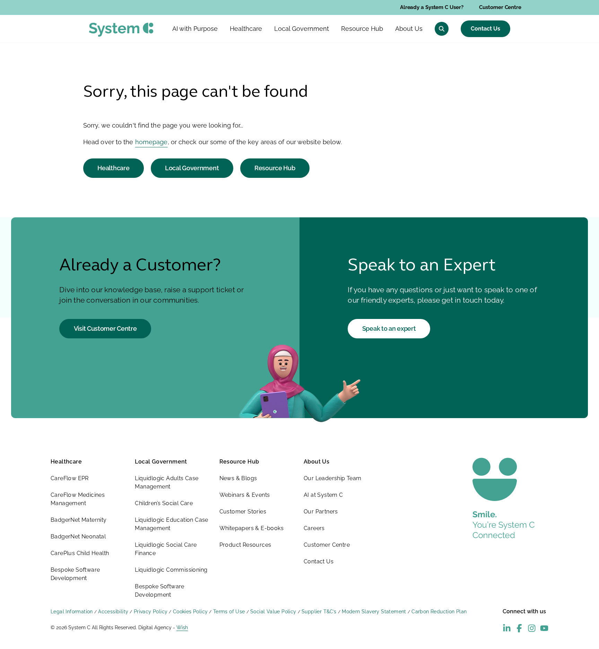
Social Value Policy (273, 611)
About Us (316, 461)
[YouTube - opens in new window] (544, 628)
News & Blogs (238, 478)
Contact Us (485, 28)
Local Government (192, 168)
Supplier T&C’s (319, 611)
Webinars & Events (244, 495)
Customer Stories (242, 511)
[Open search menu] (442, 29)
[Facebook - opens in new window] (519, 628)
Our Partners (321, 511)
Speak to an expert (389, 328)
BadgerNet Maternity (79, 520)
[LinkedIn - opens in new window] (507, 628)
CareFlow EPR (70, 478)
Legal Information (72, 611)
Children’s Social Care (164, 503)
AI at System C (323, 495)
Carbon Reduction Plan (439, 611)
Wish (182, 627)
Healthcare (113, 168)
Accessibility (113, 611)
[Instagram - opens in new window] (532, 628)
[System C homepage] (121, 30)
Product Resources (245, 545)
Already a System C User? (431, 7)
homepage (151, 142)
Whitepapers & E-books (251, 528)
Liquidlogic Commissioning (171, 569)
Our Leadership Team (333, 478)
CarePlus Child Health (80, 553)
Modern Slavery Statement (374, 611)
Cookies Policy (190, 611)
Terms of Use (229, 611)
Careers (314, 528)
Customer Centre (500, 7)
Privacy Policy (151, 611)
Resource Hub (274, 168)
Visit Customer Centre (105, 328)
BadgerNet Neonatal (78, 536)
